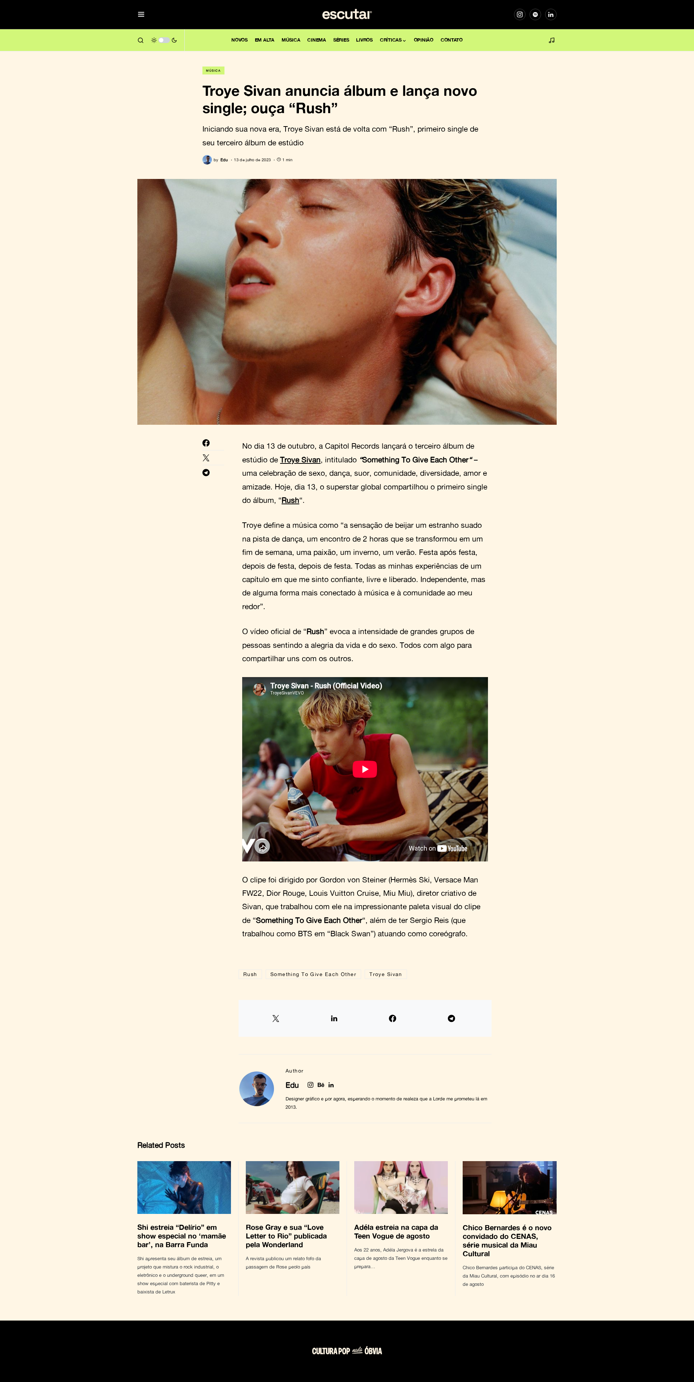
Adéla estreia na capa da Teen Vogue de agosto (396, 1231)
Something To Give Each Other (313, 974)
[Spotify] (535, 14)
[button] (141, 14)
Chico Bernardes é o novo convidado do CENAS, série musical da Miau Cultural (507, 1240)
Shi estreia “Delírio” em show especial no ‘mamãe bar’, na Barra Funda (181, 1236)
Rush (290, 500)
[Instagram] (520, 14)
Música (213, 70)
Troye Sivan (300, 459)
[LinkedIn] (551, 14)
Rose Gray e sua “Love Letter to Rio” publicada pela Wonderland (286, 1236)
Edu (292, 1085)
